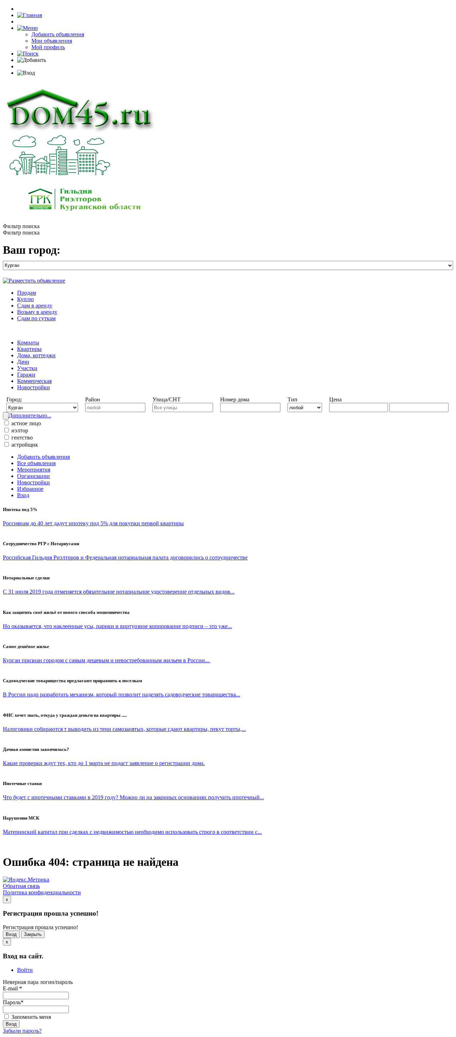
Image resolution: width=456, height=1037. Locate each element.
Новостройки (33, 387)
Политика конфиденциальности (42, 892)
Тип (292, 399)
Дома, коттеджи (36, 355)
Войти (25, 970)
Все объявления (36, 463)
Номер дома (234, 399)
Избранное (30, 489)
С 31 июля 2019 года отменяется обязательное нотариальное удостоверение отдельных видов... (118, 592)
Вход (23, 495)
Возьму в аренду (37, 312)
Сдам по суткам (36, 318)
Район (92, 399)
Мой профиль (48, 47)
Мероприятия (33, 470)
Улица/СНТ (166, 399)
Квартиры (29, 349)
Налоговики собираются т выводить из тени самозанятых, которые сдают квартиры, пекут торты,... (124, 729)
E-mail (12, 988)
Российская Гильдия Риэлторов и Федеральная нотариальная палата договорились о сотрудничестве (125, 557)
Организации (33, 476)
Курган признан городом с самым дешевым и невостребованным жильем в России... (107, 660)
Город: (14, 399)
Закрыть (33, 934)
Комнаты (28, 342)
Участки (27, 368)
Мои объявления (51, 41)
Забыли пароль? (22, 1031)
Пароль (13, 1002)
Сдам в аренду (34, 305)
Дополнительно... (30, 415)
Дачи (23, 362)
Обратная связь (21, 886)
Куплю (25, 299)
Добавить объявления (57, 34)
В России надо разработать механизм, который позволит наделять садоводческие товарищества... (121, 694)
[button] (27, 28)
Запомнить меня (30, 1017)
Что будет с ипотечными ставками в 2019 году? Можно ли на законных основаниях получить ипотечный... (133, 797)
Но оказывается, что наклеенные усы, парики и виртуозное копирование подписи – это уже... (117, 626)
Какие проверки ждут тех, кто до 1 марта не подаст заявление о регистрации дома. (104, 763)
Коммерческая (34, 381)
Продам (26, 293)
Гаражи (26, 375)
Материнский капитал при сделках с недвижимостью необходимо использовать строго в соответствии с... (132, 832)
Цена (335, 399)
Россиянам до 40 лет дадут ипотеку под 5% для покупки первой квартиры (93, 523)
